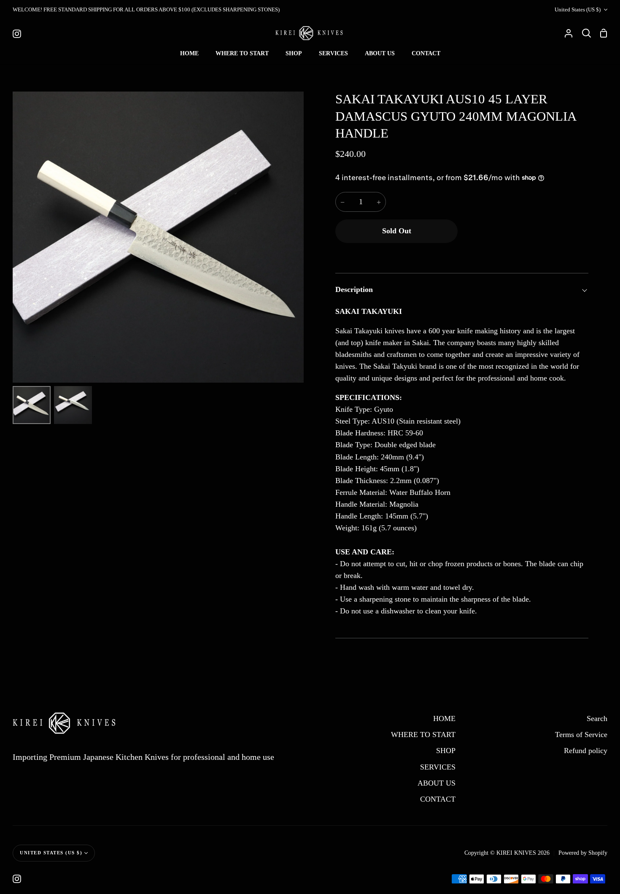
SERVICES (438, 767)
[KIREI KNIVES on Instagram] (17, 879)
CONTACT (438, 799)
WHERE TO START (423, 734)
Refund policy (585, 750)
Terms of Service (581, 734)
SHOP (446, 750)
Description (354, 289)
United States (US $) (578, 9)
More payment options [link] (525, 253)
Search (597, 718)
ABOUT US (437, 783)
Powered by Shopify (582, 852)
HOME (444, 718)
